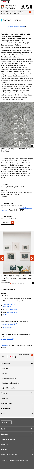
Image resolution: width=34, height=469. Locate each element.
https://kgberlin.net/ (7, 339)
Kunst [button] (3, 413)
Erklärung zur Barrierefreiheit (11, 383)
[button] (31, 12)
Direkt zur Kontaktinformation (16, 27)
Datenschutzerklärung (9, 378)
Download (6, 222)
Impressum (5, 368)
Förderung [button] (4, 398)
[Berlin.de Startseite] (5, 1)
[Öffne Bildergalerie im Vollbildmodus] (33, 283)
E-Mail (5, 315)
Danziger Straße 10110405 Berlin (9, 305)
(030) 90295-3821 (11, 312)
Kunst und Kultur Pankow (8, 11)
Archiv (14, 13)
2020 (19, 13)
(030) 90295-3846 (11, 309)
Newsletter (4, 345)
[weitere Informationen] (2, 7)
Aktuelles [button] (4, 393)
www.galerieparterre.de (8, 324)
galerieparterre (7, 327)
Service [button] (3, 429)
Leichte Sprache (10, 388)
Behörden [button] (4, 434)
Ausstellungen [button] (6, 408)
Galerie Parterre (6, 13)
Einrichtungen (20, 11)
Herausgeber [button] (5, 363)
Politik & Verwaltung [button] (8, 439)
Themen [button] (4, 449)
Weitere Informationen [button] (9, 454)
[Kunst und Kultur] (9, 356)
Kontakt (4, 373)
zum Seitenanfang (24, 354)
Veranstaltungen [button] (6, 403)
